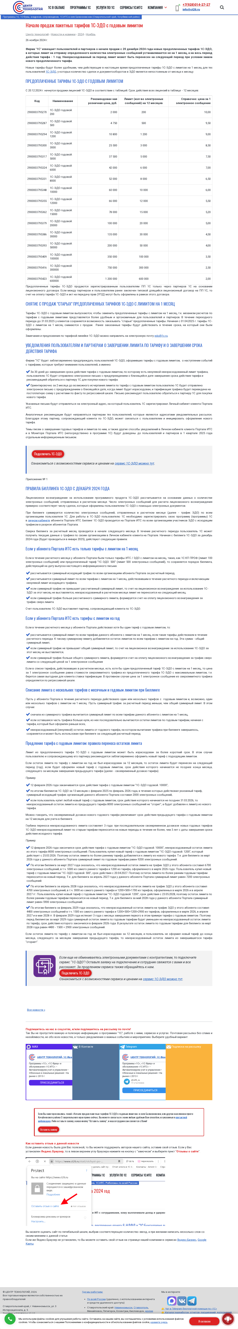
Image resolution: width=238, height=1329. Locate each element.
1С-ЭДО (51, 71)
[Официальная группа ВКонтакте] (181, 1301)
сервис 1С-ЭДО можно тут (134, 463)
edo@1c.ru (161, 335)
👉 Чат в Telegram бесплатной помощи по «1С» (189, 1308)
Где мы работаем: (92, 1291)
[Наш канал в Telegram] (192, 1301)
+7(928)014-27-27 (196, 5)
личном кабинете (39, 520)
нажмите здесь (159, 1322)
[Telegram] (125, 1057)
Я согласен (204, 1321)
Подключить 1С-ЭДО (48, 453)
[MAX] (32, 1057)
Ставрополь (141, 1307)
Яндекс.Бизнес (186, 1240)
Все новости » (36, 1010)
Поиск (222, 5)
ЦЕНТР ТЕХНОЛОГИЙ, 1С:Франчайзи (56, 1057)
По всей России (96, 1299)
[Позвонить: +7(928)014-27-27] (10, 1319)
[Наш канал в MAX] (171, 1301)
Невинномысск (124, 1307)
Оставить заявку (48, 1129)
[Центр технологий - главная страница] (28, 7)
